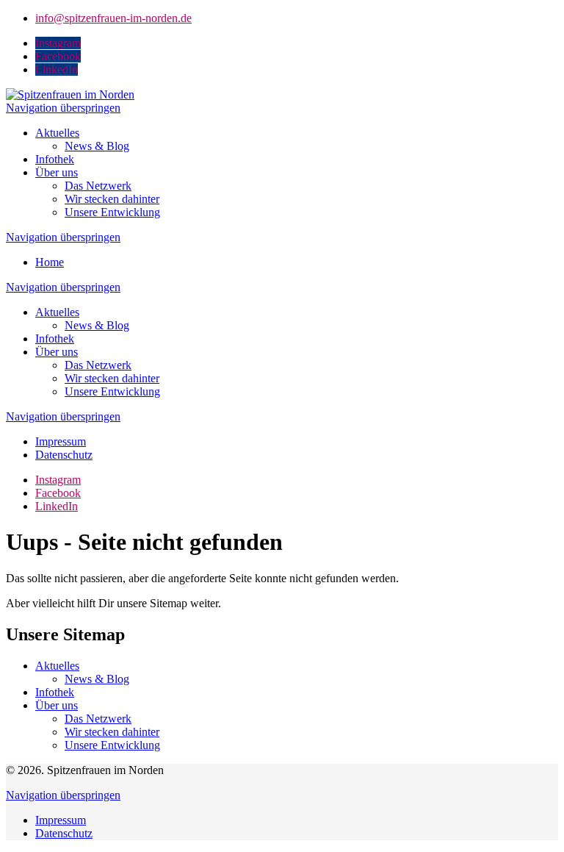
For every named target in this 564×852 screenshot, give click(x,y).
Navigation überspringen (63, 107)
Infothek (54, 159)
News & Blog (97, 146)
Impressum (60, 441)
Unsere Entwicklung (112, 212)
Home (49, 262)
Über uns (56, 172)
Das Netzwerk (98, 185)
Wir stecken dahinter (112, 199)
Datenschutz (64, 454)
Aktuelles (57, 132)
